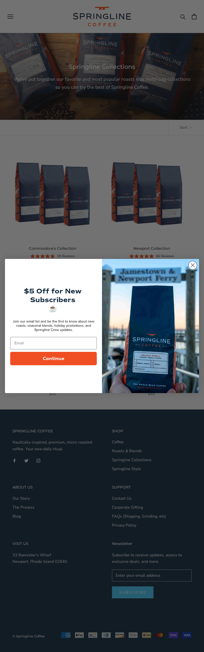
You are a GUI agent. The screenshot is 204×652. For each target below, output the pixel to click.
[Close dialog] (192, 265)
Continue (53, 358)
